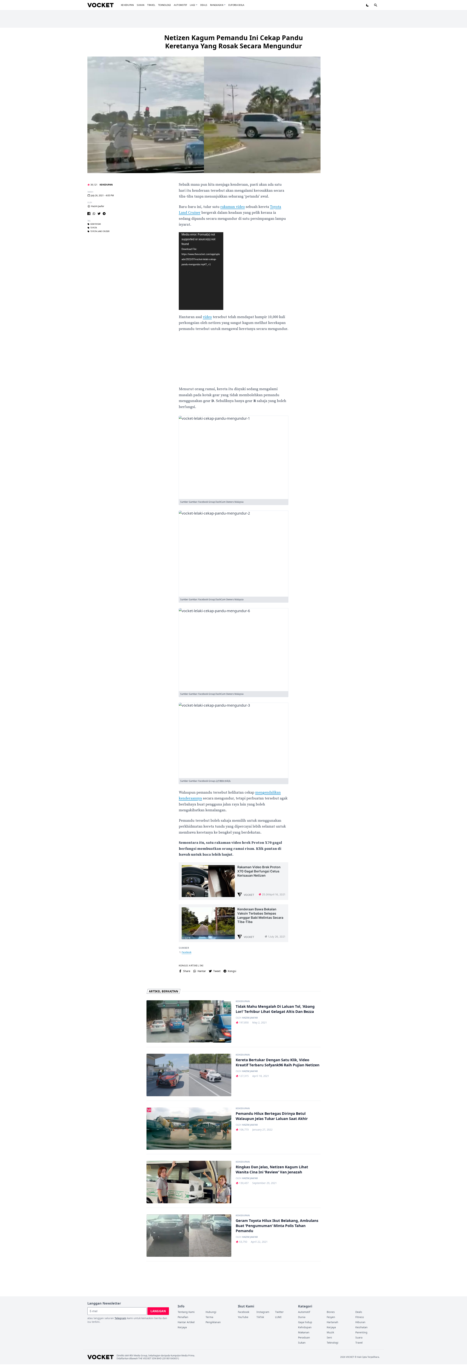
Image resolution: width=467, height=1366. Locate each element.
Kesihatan (361, 1327)
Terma (209, 1317)
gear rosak (95, 224)
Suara (358, 1337)
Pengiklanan (213, 1322)
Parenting (361, 1332)
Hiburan (360, 1322)
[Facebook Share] (88, 213)
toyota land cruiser (99, 231)
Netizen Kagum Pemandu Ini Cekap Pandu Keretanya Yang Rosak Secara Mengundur (233, 41)
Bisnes (331, 1312)
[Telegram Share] (104, 213)
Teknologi (164, 5)
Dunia (301, 1317)
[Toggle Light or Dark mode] (368, 5)
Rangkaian (216, 5)
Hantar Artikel (186, 1322)
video (207, 317)
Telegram (120, 1318)
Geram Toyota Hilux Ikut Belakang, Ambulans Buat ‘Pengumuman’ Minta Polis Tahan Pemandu (277, 1225)
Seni (329, 1337)
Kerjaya (182, 1327)
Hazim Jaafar (97, 206)
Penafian (183, 1317)
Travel (151, 5)
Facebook (186, 952)
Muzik (330, 1332)
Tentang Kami (186, 1312)
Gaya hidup (305, 1322)
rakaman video (232, 207)
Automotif (180, 5)
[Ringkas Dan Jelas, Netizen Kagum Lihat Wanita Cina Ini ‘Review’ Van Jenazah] (188, 1182)
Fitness (359, 1317)
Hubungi (211, 1312)
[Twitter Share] (99, 213)
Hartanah (332, 1322)
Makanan (303, 1332)
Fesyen (331, 1317)
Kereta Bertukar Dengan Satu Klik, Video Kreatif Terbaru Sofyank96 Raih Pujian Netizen (277, 1062)
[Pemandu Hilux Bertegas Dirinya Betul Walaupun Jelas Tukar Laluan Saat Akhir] (188, 1128)
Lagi (192, 5)
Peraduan (304, 1337)
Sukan (140, 5)
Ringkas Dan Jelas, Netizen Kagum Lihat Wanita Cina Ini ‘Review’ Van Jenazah (272, 1169)
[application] (201, 271)
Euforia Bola (236, 5)
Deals (203, 5)
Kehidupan (127, 5)
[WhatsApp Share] (93, 213)
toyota (93, 228)
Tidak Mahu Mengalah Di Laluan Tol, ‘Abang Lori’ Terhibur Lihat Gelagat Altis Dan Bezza (275, 1009)
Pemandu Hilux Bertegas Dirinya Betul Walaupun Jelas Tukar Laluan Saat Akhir (272, 1116)
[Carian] (376, 5)
